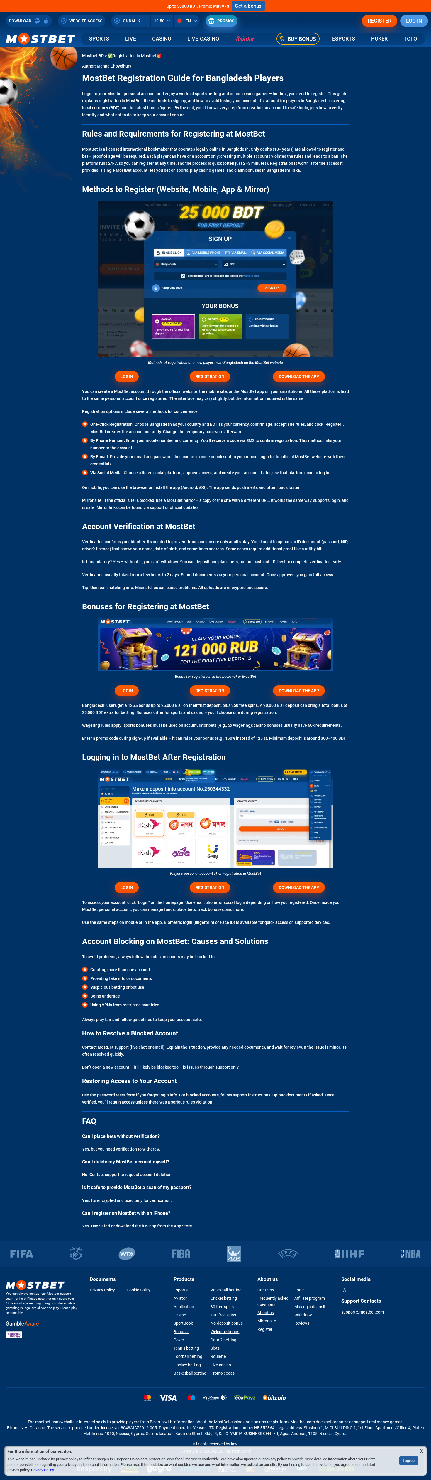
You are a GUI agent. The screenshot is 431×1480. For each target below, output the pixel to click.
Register (379, 21)
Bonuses (181, 1331)
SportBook (183, 1323)
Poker (379, 39)
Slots (215, 1348)
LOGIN (127, 376)
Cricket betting (224, 1298)
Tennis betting (186, 1348)
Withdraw (303, 1315)
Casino (161, 39)
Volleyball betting (226, 1290)
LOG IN (414, 21)
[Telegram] (344, 1290)
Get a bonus (248, 6)
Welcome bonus (225, 1331)
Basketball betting (190, 1373)
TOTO (410, 39)
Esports (343, 39)
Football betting (188, 1356)
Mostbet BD (93, 55)
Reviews (301, 1323)
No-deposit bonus (227, 1323)
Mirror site (266, 1320)
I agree (409, 1460)
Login (299, 1290)
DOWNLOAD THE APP (299, 376)
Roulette (218, 1356)
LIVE (130, 39)
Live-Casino (203, 39)
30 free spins (222, 1306)
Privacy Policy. (43, 1470)
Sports (99, 39)
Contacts (265, 1290)
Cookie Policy (139, 1290)
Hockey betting (187, 1365)
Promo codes (223, 1373)
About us (265, 1312)
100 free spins (223, 1315)
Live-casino (221, 1365)
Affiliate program (309, 1298)
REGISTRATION (210, 376)
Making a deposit (309, 1306)
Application (184, 1306)
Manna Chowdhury (114, 66)
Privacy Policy (102, 1290)
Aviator (180, 1298)
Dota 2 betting (223, 1340)
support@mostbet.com (362, 1312)
